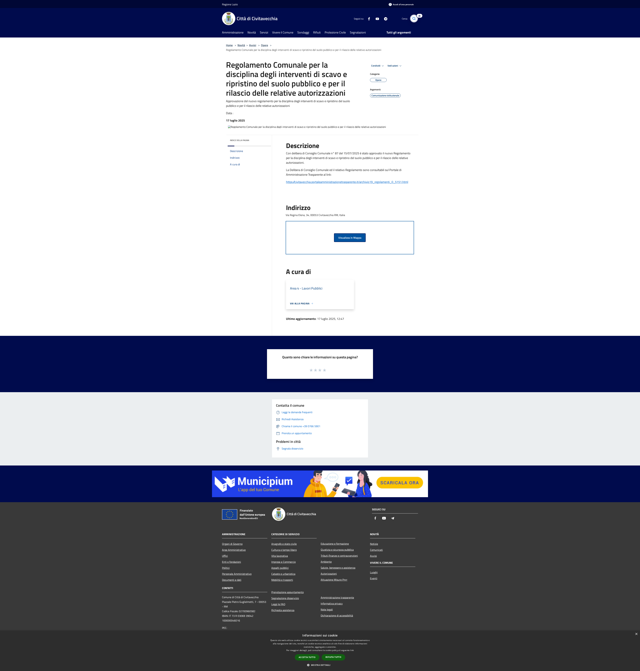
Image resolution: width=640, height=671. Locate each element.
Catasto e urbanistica (283, 574)
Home (229, 45)
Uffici (225, 556)
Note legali (327, 610)
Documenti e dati (231, 580)
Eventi (373, 578)
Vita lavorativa (279, 556)
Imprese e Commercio (283, 562)
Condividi (376, 66)
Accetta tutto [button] (307, 657)
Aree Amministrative (234, 550)
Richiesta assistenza (282, 610)
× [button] (636, 634)
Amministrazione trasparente (337, 598)
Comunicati (376, 550)
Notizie (374, 544)
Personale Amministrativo (237, 574)
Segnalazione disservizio (285, 598)
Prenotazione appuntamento (287, 592)
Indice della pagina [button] (239, 140)
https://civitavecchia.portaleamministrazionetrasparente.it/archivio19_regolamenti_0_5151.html (347, 182)
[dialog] (320, 650)
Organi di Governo (232, 544)
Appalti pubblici (280, 568)
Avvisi (252, 45)
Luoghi (374, 572)
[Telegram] (384, 18)
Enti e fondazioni (231, 562)
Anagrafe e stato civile (284, 544)
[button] (320, 665)
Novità (241, 45)
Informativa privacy (332, 604)
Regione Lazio (230, 4)
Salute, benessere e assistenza (338, 568)
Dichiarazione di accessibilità (337, 616)
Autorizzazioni (329, 574)
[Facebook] (367, 18)
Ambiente (326, 562)
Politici (226, 568)
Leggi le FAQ (278, 604)
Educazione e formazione (335, 544)
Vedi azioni (393, 66)
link (352, 650)
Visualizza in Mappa (349, 238)
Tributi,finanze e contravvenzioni (339, 556)
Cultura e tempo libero (284, 550)
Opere (264, 45)
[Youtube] (376, 18)
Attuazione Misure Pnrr (334, 580)
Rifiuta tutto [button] (333, 657)
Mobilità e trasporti (282, 580)
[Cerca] (414, 18)
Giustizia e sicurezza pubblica (337, 550)
